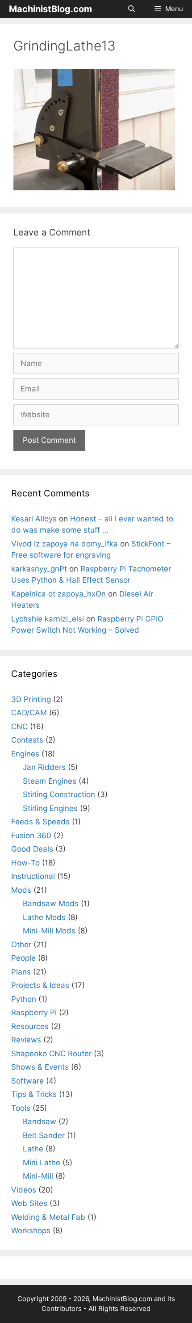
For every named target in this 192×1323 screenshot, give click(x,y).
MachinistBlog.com (50, 9)
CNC (19, 726)
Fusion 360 (31, 835)
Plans (21, 971)
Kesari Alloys (34, 518)
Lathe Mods (44, 917)
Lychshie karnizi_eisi (47, 618)
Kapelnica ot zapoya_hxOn (58, 593)
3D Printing (31, 699)
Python (23, 999)
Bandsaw (39, 1121)
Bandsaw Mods (51, 903)
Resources (30, 1026)
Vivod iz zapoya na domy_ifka (64, 543)
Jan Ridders (44, 767)
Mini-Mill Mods (49, 930)
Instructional (33, 876)
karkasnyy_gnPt (39, 568)
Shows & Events (40, 1067)
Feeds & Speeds (40, 821)
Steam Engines (49, 781)
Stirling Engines (50, 808)
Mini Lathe (41, 1162)
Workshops (30, 1230)
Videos (23, 1189)
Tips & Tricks (34, 1094)
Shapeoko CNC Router (51, 1053)
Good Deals (32, 848)
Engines (25, 753)
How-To (25, 862)
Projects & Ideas (40, 985)
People (23, 957)
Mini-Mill (38, 1176)
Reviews (26, 1039)
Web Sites (29, 1203)
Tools (20, 1108)
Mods (21, 890)
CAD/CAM (29, 712)
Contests (27, 739)
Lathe (33, 1148)
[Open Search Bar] (131, 9)
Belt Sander (44, 1135)
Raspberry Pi (34, 1012)
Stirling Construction (59, 794)
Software (27, 1080)
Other (21, 944)
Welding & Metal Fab (48, 1217)
